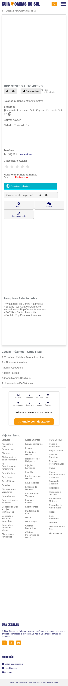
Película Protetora (53, 455)
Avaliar (49, 206)
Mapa (18, 206)
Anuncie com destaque (34, 421)
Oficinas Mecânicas (30, 526)
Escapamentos (32, 439)
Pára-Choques (56, 439)
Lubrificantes (31, 506)
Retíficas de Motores (55, 499)
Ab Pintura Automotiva (14, 362)
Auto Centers (8, 473)
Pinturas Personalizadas (56, 462)
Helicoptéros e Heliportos (32, 459)
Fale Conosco (11, 668)
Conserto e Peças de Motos (7, 527)
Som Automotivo (54, 517)
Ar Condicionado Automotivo (8, 466)
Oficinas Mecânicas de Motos (32, 535)
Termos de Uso (34, 682)
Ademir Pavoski (10, 373)
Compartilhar (32, 91)
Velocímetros (55, 533)
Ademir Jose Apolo (12, 367)
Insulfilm (29, 472)
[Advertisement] (34, 49)
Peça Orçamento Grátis (20, 186)
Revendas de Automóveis (55, 506)
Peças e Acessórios (54, 445)
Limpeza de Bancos (31, 488)
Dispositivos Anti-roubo (8, 535)
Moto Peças (31, 521)
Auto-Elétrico (8, 481)
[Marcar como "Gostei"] (7, 91)
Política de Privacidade (49, 682)
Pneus (52, 468)
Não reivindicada (49, 91)
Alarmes (6, 453)
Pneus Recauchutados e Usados (57, 474)
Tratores (53, 522)
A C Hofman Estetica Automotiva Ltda (23, 357)
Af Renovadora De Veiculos (17, 383)
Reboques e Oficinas (55, 493)
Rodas (52, 512)
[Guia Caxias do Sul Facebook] (5, 643)
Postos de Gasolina (54, 482)
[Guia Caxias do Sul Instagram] (19, 643)
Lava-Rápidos (32, 482)
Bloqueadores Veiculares (9, 490)
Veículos (6, 439)
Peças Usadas (56, 450)
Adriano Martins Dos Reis (16, 378)
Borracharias (8, 496)
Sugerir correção (19, 216)
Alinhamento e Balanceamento (9, 458)
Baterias (6, 485)
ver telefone (26, 154)
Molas (28, 517)
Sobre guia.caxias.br (14, 664)
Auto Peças (7, 477)
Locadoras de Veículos (32, 494)
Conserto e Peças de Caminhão (7, 518)
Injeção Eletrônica (30, 466)
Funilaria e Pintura (30, 453)
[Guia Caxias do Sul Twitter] (12, 643)
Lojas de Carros (29, 501)
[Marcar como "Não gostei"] (13, 91)
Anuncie (8, 672)
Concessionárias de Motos (10, 501)
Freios (28, 448)
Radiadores (55, 488)
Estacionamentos (34, 444)
